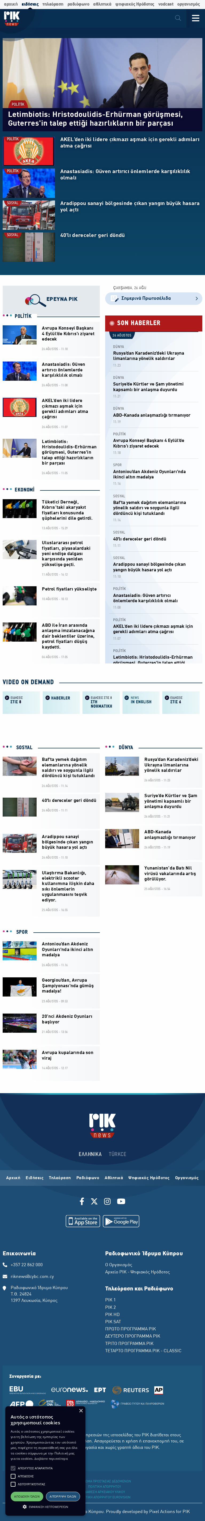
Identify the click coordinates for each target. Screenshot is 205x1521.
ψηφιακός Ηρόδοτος (134, 4)
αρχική (11, 4)
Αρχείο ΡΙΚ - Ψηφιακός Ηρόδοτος (137, 1272)
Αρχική (13, 1178)
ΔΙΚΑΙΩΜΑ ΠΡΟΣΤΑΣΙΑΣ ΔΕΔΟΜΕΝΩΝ (104, 1481)
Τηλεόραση (60, 1178)
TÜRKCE (117, 1154)
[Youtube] (121, 1202)
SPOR (117, 465)
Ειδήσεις (35, 1178)
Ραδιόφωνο (88, 1178)
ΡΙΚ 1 (110, 1300)
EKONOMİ (25, 490)
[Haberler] (61, 702)
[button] (13, 1468)
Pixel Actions (162, 1512)
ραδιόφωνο (78, 4)
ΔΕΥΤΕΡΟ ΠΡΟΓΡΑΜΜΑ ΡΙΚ (132, 1336)
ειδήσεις (30, 4)
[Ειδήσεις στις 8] (21, 702)
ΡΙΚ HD (112, 1315)
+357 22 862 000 (27, 1265)
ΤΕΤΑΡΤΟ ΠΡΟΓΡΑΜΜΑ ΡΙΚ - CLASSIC (143, 1351)
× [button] (81, 1411)
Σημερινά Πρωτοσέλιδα (146, 298)
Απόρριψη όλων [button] (63, 1496)
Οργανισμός (187, 1178)
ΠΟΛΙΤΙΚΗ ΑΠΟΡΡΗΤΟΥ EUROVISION (105, 1497)
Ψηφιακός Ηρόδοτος (149, 1178)
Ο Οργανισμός (118, 1265)
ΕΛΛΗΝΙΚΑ (90, 1154)
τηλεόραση (53, 4)
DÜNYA (118, 347)
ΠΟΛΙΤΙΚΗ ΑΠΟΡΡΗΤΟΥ (104, 1487)
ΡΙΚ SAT (113, 1322)
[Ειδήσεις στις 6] (181, 702)
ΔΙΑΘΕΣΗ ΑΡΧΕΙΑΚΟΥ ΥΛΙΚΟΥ (104, 1492)
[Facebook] (82, 1202)
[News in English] (141, 702)
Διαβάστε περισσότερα (51, 1459)
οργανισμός (188, 4)
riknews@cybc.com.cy (32, 1277)
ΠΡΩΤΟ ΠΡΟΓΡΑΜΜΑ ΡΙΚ (130, 1329)
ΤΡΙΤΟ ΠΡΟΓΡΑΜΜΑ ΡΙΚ (129, 1344)
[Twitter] (94, 1202)
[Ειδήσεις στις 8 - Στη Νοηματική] (101, 702)
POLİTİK (18, 105)
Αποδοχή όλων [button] (27, 1496)
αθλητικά (102, 4)
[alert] (45, 1461)
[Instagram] (107, 1202)
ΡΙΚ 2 (110, 1308)
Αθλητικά (114, 1178)
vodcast (166, 4)
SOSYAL (12, 203)
